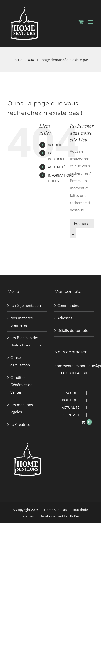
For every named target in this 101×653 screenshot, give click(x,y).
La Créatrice (20, 424)
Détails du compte (72, 330)
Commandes (68, 305)
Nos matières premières (21, 321)
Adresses (64, 317)
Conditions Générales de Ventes (21, 384)
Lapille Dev (72, 516)
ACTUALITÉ (56, 167)
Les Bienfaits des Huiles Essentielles (25, 341)
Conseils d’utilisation (20, 361)
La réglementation (25, 305)
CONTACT (71, 414)
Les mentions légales (21, 408)
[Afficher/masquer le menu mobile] (91, 22)
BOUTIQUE (70, 400)
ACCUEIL (55, 144)
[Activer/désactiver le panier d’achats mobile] (81, 22)
